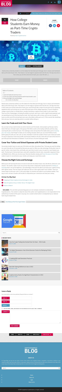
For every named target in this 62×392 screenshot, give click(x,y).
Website (5, 305)
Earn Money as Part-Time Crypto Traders (15, 201)
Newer (45, 80)
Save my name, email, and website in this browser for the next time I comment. (23, 308)
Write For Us (36, 334)
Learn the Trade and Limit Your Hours (12, 94)
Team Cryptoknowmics (20, 35)
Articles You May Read (13, 100)
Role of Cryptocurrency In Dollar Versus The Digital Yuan (19, 183)
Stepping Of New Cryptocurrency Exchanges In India (18, 180)
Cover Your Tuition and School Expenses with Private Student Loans (20, 96)
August (4, 22)
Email (4, 301)
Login (27, 334)
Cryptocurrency (37, 66)
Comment (5, 311)
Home (27, 13)
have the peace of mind (49, 154)
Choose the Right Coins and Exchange (13, 98)
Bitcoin (28, 66)
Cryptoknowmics (31, 389)
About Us (20, 334)
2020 (5, 23)
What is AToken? (8, 185)
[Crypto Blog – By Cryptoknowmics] (6, 5)
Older (16, 80)
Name (4, 298)
